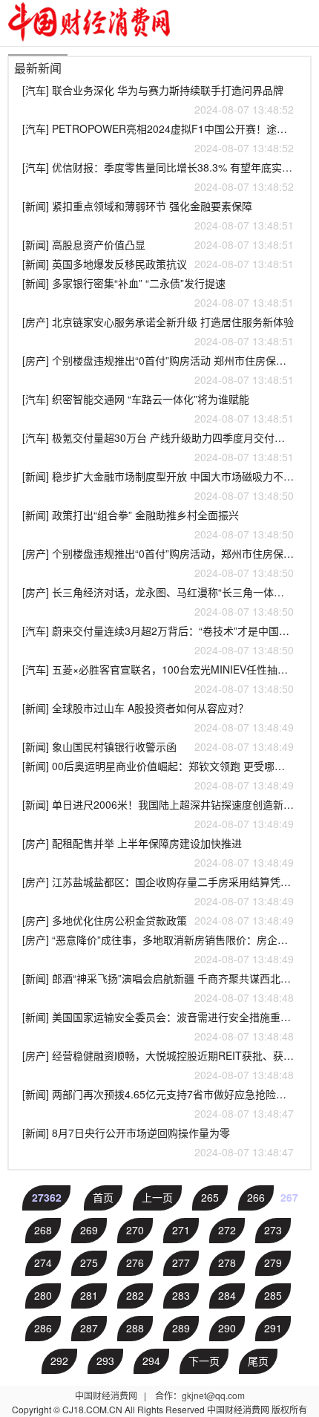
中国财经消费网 (107, 1395)
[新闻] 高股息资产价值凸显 (158, 244)
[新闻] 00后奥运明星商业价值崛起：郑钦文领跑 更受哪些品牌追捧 (158, 775)
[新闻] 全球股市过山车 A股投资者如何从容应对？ (158, 717)
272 (227, 1229)
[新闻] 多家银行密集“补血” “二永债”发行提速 (158, 293)
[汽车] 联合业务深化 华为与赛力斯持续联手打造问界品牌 (158, 99)
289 (181, 1327)
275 (89, 1262)
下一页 (204, 1360)
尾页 (258, 1360)
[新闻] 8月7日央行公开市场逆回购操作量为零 (158, 1142)
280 (43, 1295)
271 (181, 1229)
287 (89, 1327)
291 (273, 1327)
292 (59, 1360)
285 (273, 1295)
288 (135, 1327)
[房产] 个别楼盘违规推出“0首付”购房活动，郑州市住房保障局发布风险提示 (158, 563)
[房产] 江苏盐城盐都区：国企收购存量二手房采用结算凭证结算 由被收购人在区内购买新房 (158, 891)
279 (273, 1262)
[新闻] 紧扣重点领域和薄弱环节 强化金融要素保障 (158, 215)
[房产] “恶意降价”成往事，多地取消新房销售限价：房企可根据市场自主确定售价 (158, 949)
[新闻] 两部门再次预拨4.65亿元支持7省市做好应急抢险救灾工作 (158, 1104)
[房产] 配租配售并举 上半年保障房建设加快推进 (158, 852)
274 (43, 1262)
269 (89, 1229)
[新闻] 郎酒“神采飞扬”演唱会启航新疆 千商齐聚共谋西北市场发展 (158, 988)
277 (181, 1262)
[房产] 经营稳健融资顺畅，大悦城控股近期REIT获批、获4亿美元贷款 (158, 1065)
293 (105, 1360)
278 (227, 1262)
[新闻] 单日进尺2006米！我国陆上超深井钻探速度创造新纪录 (158, 814)
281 (89, 1295)
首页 (103, 1197)
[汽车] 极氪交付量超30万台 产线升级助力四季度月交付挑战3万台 (158, 447)
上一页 (157, 1197)
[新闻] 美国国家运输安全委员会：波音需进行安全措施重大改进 (158, 1026)
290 (227, 1327)
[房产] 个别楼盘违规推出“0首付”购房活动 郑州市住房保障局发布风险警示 (158, 370)
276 (135, 1262)
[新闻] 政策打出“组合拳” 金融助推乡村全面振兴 (158, 524)
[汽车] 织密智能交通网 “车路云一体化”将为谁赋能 (158, 408)
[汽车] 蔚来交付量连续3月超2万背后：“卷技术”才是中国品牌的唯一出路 (158, 640)
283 (181, 1295)
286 (43, 1327)
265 (210, 1197)
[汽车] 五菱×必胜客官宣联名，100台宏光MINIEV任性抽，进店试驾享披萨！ (158, 679)
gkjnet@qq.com (213, 1395)
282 (135, 1295)
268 (43, 1229)
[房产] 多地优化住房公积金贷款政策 (158, 920)
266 (256, 1197)
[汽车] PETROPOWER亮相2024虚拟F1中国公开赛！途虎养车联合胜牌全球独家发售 (158, 138)
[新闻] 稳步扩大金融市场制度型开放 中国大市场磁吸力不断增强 (158, 486)
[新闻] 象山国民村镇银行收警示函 (158, 746)
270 (135, 1229)
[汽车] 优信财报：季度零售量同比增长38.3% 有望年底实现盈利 (158, 177)
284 (227, 1295)
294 (151, 1360)
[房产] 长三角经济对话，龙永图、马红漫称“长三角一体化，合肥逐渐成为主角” (158, 601)
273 (273, 1229)
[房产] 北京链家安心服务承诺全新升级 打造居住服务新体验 (158, 331)
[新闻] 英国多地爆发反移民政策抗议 (158, 263)
